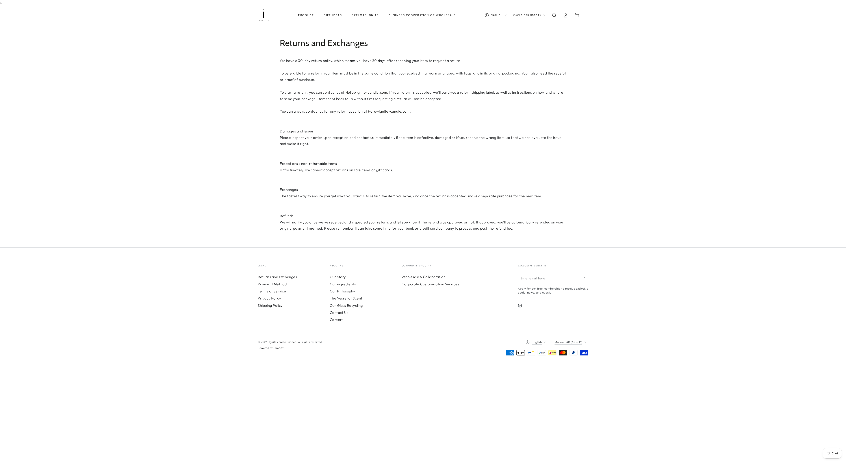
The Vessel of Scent (346, 298)
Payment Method (272, 284)
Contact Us (339, 312)
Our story (338, 277)
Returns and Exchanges (277, 277)
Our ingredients (343, 284)
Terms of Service (272, 291)
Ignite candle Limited (283, 342)
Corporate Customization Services (430, 284)
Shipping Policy (270, 305)
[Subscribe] (585, 278)
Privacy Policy (269, 298)
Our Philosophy (342, 291)
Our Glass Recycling (346, 305)
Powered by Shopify (271, 348)
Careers (336, 319)
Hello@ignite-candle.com (366, 92)
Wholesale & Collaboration (423, 277)
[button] (554, 15)
